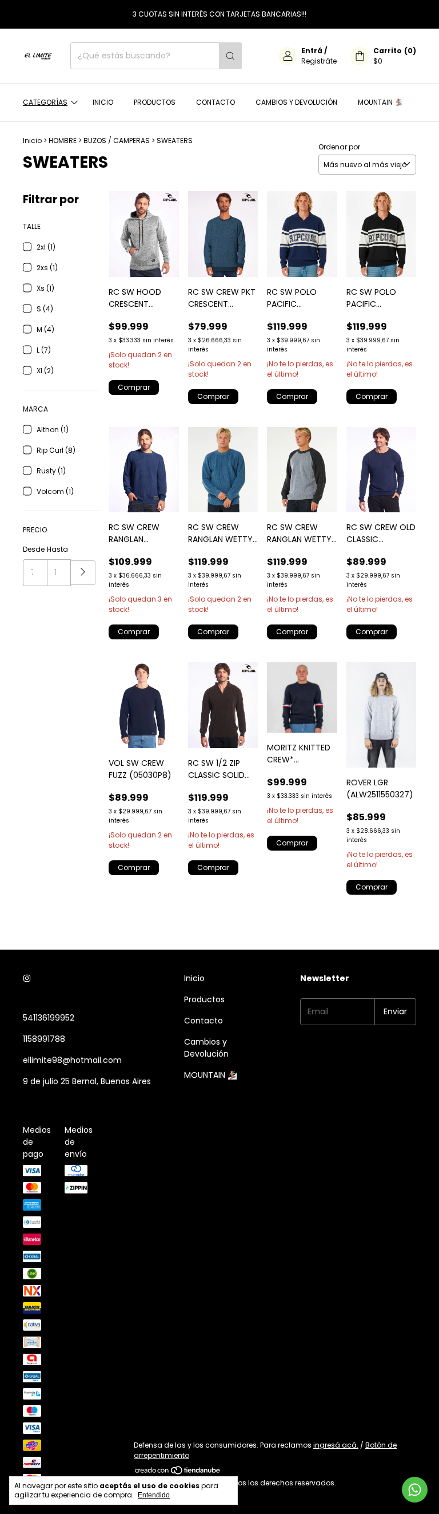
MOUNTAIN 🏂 (380, 102)
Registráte (319, 61)
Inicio (103, 102)
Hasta (57, 549)
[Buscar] (230, 55)
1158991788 (44, 1039)
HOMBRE (63, 140)
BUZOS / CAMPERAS (116, 140)
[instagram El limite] (27, 979)
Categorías (45, 102)
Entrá (311, 51)
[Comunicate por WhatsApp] (415, 1490)
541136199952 (48, 1017)
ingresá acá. (335, 1445)
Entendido (154, 1495)
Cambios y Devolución (296, 102)
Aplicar (83, 572)
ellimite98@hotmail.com (72, 1060)
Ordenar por (339, 147)
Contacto (215, 102)
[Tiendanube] (178, 1472)
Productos (154, 102)
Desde (34, 549)
